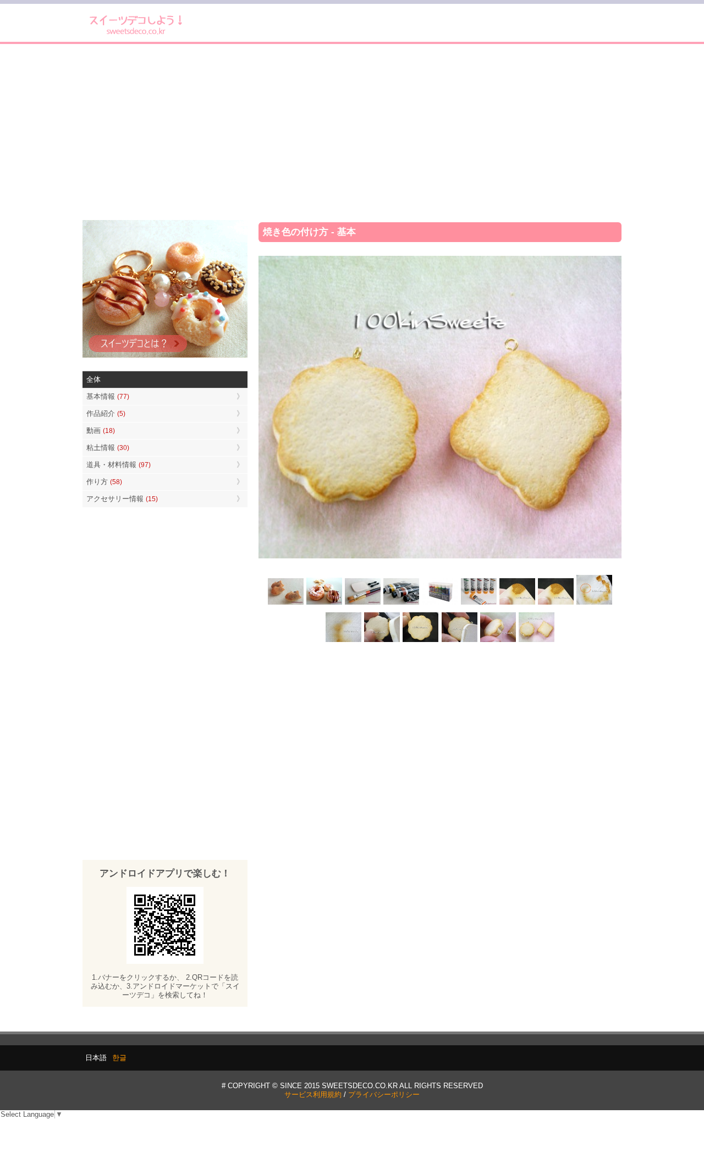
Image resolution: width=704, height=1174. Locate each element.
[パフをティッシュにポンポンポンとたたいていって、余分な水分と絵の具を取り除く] (594, 604)
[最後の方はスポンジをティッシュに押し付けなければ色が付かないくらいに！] (343, 641)
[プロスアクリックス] (440, 604)
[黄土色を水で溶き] (517, 604)
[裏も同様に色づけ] (421, 641)
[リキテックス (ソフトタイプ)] (478, 604)
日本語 (96, 1058)
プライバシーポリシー (384, 1094)
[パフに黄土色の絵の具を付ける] (555, 604)
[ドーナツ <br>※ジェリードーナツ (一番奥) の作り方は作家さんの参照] (324, 604)
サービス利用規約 (313, 1094)
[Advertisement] (352, 132)
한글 (119, 1058)
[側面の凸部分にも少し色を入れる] (498, 641)
